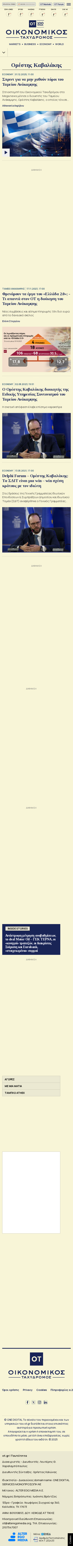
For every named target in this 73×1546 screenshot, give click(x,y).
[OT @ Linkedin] (45, 1402)
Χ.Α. (2, 52)
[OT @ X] (33, 1402)
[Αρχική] (36, 1359)
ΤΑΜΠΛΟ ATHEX (15, 1093)
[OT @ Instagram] (39, 1402)
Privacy (28, 1390)
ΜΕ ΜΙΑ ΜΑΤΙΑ (13, 1086)
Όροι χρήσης (10, 1390)
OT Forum (59, 4)
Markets (15, 44)
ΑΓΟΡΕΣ (10, 1079)
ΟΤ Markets (45, 4)
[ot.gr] (36, 29)
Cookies (41, 1390)
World (59, 44)
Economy (45, 44)
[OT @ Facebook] (27, 1402)
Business (30, 44)
